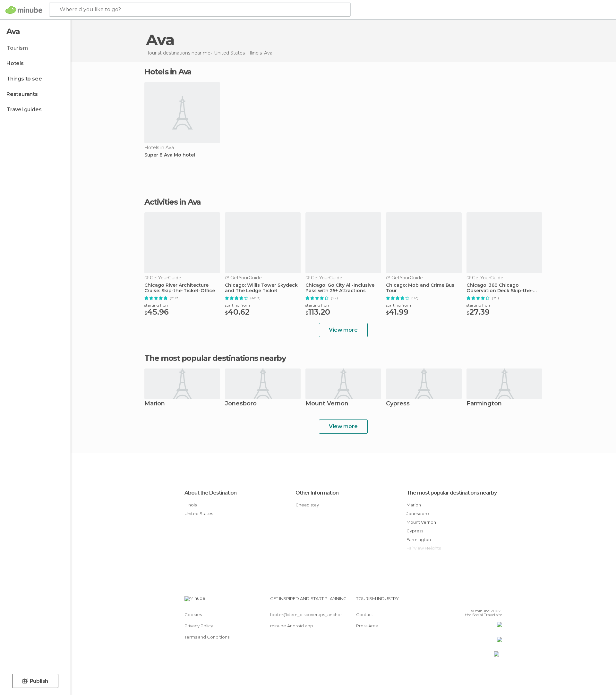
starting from (156, 305)
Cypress (398, 404)
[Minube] (23, 9)
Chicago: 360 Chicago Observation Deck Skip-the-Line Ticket (499, 288)
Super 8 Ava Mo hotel (169, 155)
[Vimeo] (487, 601)
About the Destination (210, 493)
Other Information (316, 493)
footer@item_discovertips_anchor (306, 614)
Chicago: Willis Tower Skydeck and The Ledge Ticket (261, 288)
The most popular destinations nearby (215, 358)
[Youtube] (497, 601)
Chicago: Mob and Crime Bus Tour (420, 288)
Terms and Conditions (206, 637)
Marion (154, 404)
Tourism (17, 48)
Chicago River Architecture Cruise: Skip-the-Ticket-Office (179, 288)
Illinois (190, 504)
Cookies (193, 614)
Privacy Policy (198, 625)
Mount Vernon (326, 404)
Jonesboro (241, 404)
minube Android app (291, 625)
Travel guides (23, 109)
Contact (364, 614)
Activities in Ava (172, 202)
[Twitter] (476, 601)
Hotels (15, 63)
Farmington (484, 404)
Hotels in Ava (168, 71)
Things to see (24, 79)
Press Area (367, 625)
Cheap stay (307, 504)
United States (198, 513)
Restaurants (22, 94)
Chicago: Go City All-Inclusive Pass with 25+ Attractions (339, 288)
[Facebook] (465, 601)
